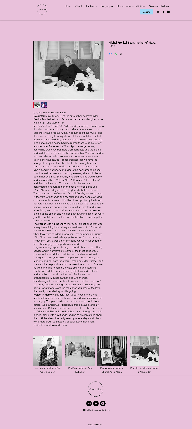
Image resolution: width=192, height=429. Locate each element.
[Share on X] (121, 54)
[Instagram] (158, 12)
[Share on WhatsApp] (116, 54)
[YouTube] (168, 12)
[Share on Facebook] (110, 54)
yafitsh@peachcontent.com (98, 410)
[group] (96, 355)
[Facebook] (163, 12)
